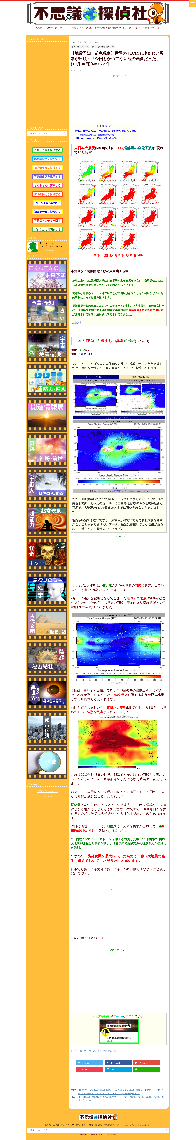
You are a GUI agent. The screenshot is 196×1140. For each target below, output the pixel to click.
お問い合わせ (47, 796)
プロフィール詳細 (47, 250)
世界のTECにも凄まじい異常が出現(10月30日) (96, 138)
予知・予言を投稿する (47, 150)
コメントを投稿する (47, 203)
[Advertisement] (119, 96)
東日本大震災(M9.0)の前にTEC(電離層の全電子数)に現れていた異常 (105, 131)
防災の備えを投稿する (47, 194)
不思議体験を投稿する (47, 176)
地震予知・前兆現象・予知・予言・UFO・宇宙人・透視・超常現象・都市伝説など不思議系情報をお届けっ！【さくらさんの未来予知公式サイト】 (98, 1125)
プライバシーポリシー (47, 791)
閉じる (108, 126)
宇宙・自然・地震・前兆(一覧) (104, 1051)
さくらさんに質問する (47, 185)
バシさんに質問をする (47, 229)
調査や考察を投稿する (47, 211)
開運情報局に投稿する (47, 167)
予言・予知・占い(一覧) (82, 1051)
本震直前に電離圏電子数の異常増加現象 (96, 135)
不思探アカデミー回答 (47, 220)
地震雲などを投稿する (47, 158)
